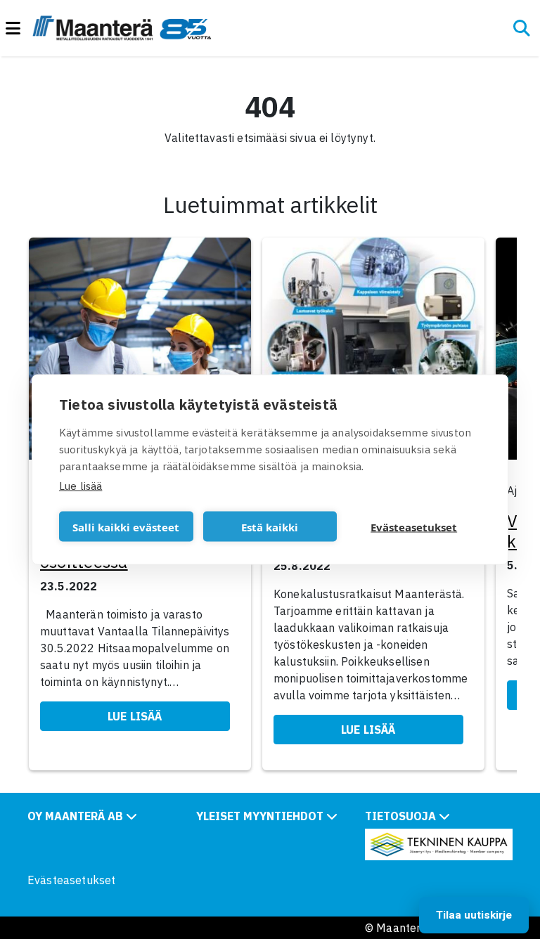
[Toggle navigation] (19, 28)
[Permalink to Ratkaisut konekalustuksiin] (373, 353)
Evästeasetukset (71, 880)
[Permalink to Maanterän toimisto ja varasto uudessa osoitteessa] (140, 353)
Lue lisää (80, 486)
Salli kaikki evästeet (125, 526)
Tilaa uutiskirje (474, 915)
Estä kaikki (269, 526)
